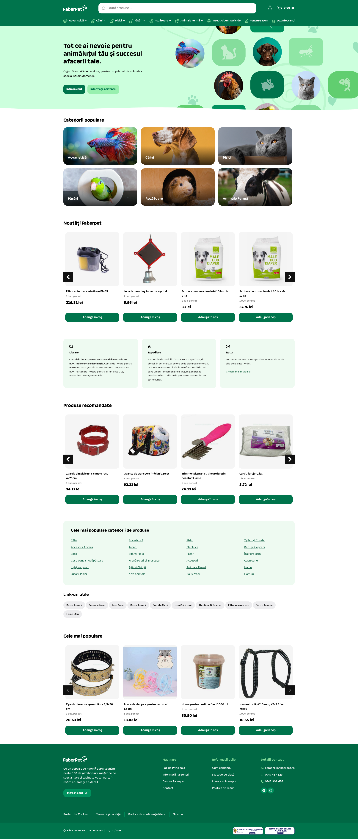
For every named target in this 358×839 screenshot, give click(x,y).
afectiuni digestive (210, 605)
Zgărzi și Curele (254, 540)
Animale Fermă (196, 567)
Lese (74, 554)
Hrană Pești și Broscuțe (144, 560)
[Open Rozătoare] (170, 20)
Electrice (192, 547)
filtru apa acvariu (238, 605)
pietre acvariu (264, 605)
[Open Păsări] (144, 20)
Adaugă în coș (92, 317)
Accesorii (192, 560)
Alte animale (137, 574)
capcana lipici (97, 605)
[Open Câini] (104, 20)
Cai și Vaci (193, 574)
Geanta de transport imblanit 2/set (146, 473)
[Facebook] (264, 790)
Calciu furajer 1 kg (251, 473)
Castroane (251, 560)
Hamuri (249, 574)
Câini (74, 540)
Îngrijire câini (252, 554)
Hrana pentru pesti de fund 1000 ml (205, 704)
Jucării (133, 547)
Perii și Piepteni (254, 547)
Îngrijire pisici (80, 567)
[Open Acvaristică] (86, 20)
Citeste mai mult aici (238, 371)
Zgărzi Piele (136, 554)
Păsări (190, 554)
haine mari (72, 614)
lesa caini (118, 605)
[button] (290, 277)
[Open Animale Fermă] (202, 20)
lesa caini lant (183, 605)
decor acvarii (74, 605)
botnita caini (160, 605)
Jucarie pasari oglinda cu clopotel (145, 291)
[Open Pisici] (124, 20)
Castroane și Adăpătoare (87, 560)
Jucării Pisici (79, 574)
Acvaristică (136, 540)
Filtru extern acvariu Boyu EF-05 (87, 291)
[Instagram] (271, 790)
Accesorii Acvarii (82, 547)
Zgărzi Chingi (137, 567)
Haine (248, 567)
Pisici (189, 540)
